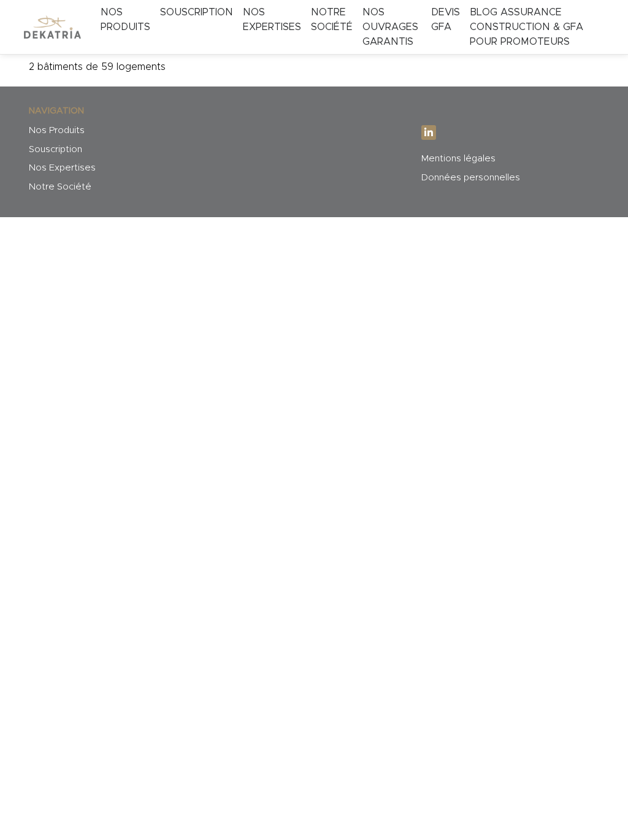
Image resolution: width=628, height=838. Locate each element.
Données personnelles (470, 177)
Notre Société (60, 186)
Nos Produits (125, 19)
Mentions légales (458, 158)
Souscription (196, 12)
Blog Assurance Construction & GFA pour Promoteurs (526, 27)
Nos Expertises (62, 167)
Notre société (332, 19)
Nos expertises (272, 19)
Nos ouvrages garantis (390, 27)
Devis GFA (445, 19)
